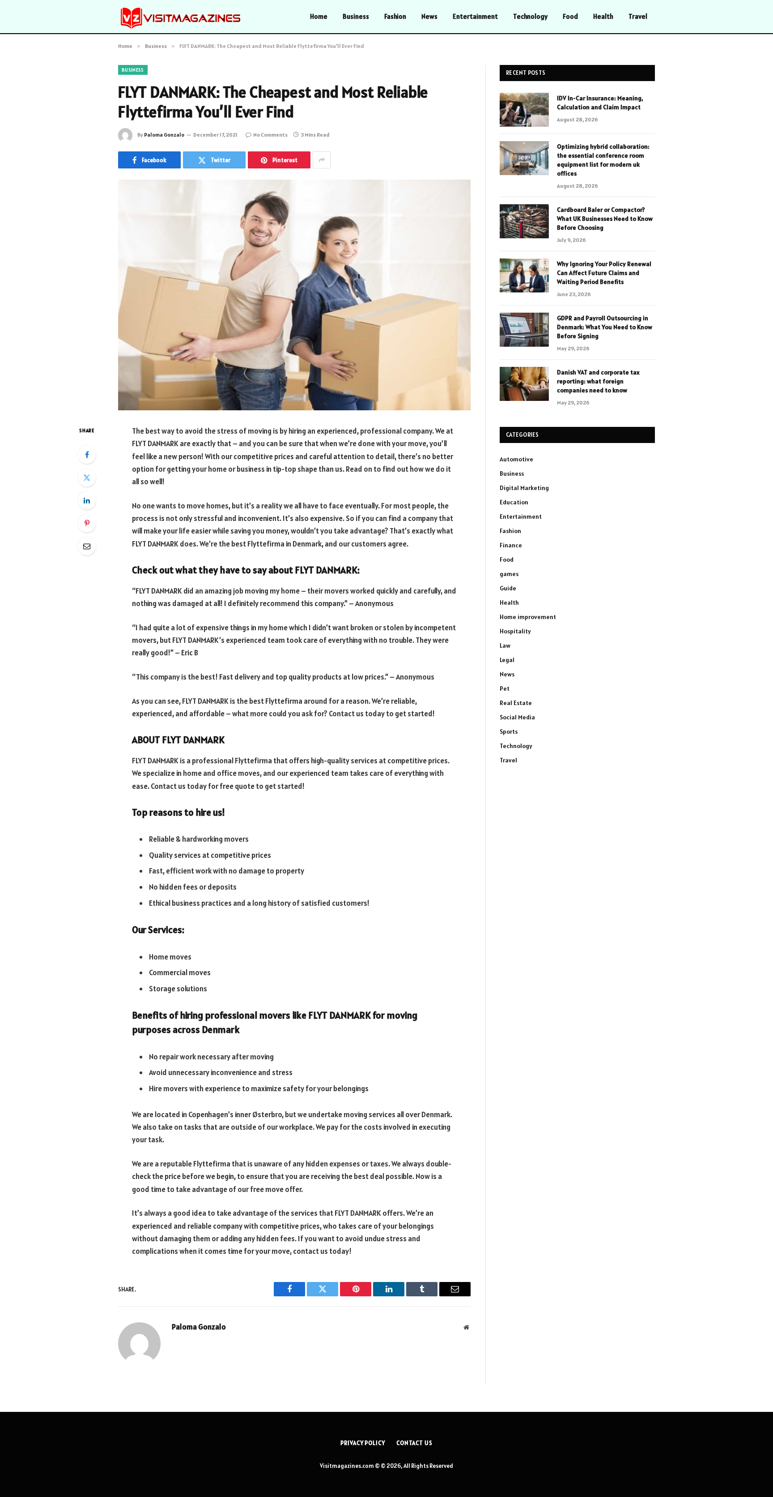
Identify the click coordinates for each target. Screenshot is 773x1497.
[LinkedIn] (87, 500)
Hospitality (515, 631)
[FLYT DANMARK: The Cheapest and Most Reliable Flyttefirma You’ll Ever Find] (294, 295)
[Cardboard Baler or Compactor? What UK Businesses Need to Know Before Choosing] (524, 221)
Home (318, 16)
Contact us (414, 1443)
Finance (511, 545)
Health (603, 16)
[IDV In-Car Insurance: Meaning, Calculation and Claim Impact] (524, 110)
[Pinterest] (87, 523)
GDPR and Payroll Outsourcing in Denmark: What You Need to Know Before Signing (604, 327)
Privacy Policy (362, 1443)
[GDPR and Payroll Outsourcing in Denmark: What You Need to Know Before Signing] (524, 330)
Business (356, 16)
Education (514, 502)
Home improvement (528, 617)
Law (505, 645)
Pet (505, 688)
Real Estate (516, 703)
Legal (507, 660)
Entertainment (475, 16)
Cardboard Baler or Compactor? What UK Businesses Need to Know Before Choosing (605, 219)
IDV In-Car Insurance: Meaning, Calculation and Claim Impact (600, 102)
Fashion (395, 16)
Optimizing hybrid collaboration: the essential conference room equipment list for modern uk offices (603, 159)
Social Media (517, 717)
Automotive (516, 459)
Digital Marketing (524, 488)
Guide (508, 588)
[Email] (87, 546)
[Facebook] (87, 455)
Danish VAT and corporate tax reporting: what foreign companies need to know (598, 381)
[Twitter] (87, 477)
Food (570, 16)
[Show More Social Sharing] (322, 159)
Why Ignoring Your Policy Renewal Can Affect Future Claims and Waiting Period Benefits (604, 273)
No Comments (270, 134)
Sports (509, 731)
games (509, 574)
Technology (530, 16)
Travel (638, 16)
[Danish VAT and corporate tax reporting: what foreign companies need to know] (524, 384)
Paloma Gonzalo (164, 134)
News (429, 16)
